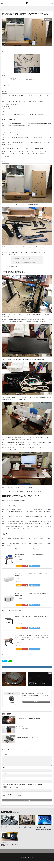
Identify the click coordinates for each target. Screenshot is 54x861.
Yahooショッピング (34, 565)
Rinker (20, 559)
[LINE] (10, 661)
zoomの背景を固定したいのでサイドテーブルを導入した (29, 718)
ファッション (13, 726)
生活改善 (8, 7)
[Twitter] (4, 661)
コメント (4, 754)
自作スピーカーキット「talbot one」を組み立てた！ (9, 845)
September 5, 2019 (30, 262)
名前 (3, 767)
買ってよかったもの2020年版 (25, 827)
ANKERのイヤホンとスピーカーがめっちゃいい (27, 737)
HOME (3, 7)
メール (4, 773)
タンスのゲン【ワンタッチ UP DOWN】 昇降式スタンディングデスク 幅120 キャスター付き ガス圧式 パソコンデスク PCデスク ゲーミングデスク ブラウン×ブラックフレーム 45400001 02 (32, 637)
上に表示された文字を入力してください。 (11, 787)
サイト (3, 778)
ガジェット (14, 7)
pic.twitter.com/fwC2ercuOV (27, 258)
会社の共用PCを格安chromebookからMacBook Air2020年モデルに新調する (44, 828)
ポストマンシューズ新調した (23, 728)
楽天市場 (25, 565)
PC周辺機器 (20, 7)
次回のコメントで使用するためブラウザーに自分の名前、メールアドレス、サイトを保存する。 (23, 784)
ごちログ (31, 857)
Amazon (19, 565)
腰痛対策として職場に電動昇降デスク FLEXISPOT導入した (34, 7)
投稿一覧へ (36, 701)
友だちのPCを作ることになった (7, 827)
